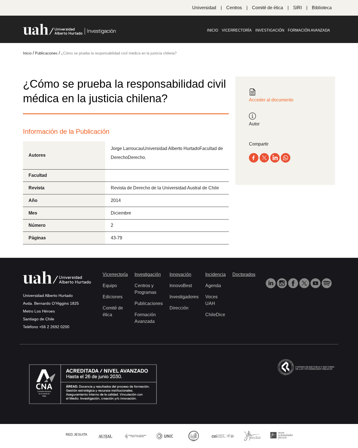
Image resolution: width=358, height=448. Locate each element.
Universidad (204, 7)
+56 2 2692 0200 (54, 327)
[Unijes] (281, 435)
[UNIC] (164, 435)
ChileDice (215, 314)
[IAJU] (135, 435)
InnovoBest (180, 285)
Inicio (212, 30)
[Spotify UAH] (327, 282)
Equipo (110, 285)
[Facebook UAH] (293, 282)
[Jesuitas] (252, 435)
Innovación (180, 274)
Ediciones (113, 296)
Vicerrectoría (237, 30)
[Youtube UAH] (316, 282)
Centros (234, 7)
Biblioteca (322, 7)
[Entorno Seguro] (193, 435)
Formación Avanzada (309, 30)
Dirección (179, 308)
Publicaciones (149, 303)
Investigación (269, 30)
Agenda (213, 285)
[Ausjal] (106, 435)
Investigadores (184, 296)
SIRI (297, 7)
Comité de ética (267, 7)
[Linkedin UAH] (271, 282)
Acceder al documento (271, 99)
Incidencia (215, 274)
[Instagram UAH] (282, 282)
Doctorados (243, 274)
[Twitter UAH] (304, 282)
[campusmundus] (223, 435)
